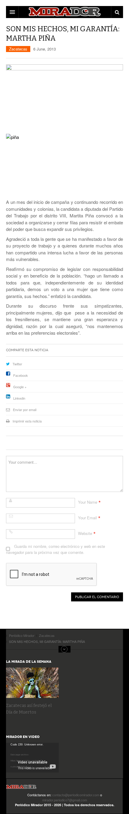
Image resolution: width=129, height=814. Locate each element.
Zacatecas (18, 49)
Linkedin (19, 398)
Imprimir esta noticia (27, 421)
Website (85, 533)
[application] (32, 758)
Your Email (87, 518)
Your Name (87, 502)
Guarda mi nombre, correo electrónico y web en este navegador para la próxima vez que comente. (55, 549)
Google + (19, 386)
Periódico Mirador (21, 788)
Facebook (20, 375)
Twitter (17, 363)
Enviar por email (24, 409)
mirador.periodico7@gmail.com (64, 799)
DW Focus (64, 12)
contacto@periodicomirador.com (75, 794)
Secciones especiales (64, 649)
